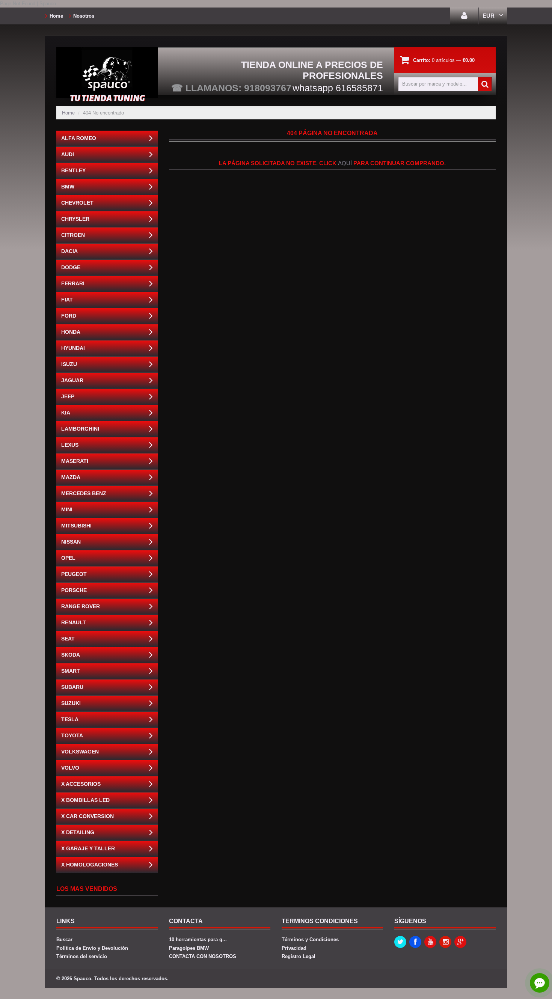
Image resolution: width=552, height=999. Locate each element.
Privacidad (294, 948)
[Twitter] (400, 942)
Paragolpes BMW (189, 948)
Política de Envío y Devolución (92, 948)
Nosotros (83, 16)
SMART (70, 671)
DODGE (70, 267)
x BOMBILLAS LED (85, 800)
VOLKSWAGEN (80, 752)
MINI (66, 509)
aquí (345, 163)
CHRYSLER (75, 219)
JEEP (67, 396)
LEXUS (69, 445)
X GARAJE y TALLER (88, 848)
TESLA (69, 719)
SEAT (68, 639)
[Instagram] (445, 942)
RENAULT (73, 622)
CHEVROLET (77, 203)
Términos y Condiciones (310, 939)
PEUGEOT (74, 574)
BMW (67, 187)
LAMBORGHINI (80, 429)
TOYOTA (72, 735)
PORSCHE (74, 590)
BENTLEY (73, 170)
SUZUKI (71, 703)
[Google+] (460, 942)
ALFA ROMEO (78, 138)
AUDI (67, 154)
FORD (68, 316)
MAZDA (70, 477)
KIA (65, 413)
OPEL (68, 558)
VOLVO (70, 768)
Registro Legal (298, 956)
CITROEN (73, 235)
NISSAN (71, 542)
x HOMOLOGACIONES (89, 865)
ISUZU (69, 364)
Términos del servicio (81, 956)
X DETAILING (77, 832)
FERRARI (72, 283)
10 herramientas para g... (198, 939)
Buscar (64, 939)
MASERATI (74, 461)
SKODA (70, 655)
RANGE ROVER (80, 606)
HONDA (70, 332)
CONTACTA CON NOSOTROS (202, 956)
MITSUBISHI (76, 526)
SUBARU (72, 687)
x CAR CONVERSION (87, 816)
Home (56, 16)
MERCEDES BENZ (83, 493)
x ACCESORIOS (81, 784)
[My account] (464, 16)
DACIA (69, 251)
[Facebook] (415, 942)
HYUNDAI (73, 348)
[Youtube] (430, 942)
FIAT (67, 300)
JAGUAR (72, 380)
